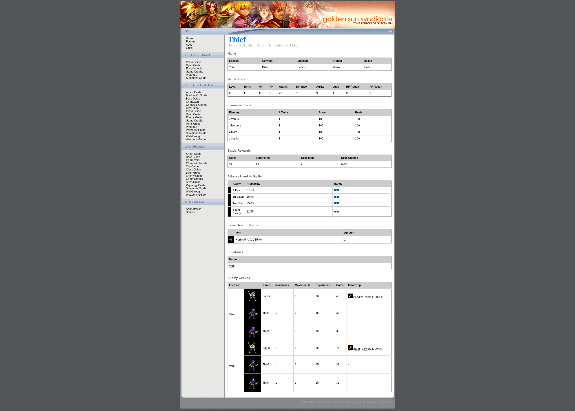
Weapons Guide (196, 139)
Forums (190, 41)
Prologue (191, 74)
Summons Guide (196, 78)
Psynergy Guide (196, 130)
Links (189, 47)
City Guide (192, 108)
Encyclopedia (194, 68)
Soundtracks (193, 209)
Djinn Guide (193, 65)
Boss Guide (193, 98)
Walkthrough (193, 136)
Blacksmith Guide (196, 95)
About (189, 44)
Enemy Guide (194, 117)
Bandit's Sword (362, 297)
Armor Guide (193, 92)
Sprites (190, 212)
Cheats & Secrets (196, 104)
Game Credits (194, 71)
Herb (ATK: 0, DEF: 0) (249, 239)
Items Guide (193, 123)
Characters (192, 101)
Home (189, 38)
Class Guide (193, 62)
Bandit (266, 296)
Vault (232, 265)
